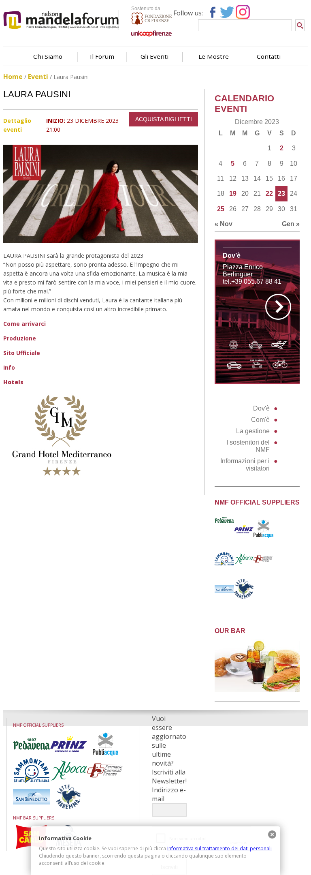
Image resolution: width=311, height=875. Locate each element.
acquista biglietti (163, 119)
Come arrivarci (24, 323)
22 (269, 193)
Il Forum (102, 56)
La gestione (253, 431)
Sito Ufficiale (21, 353)
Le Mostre (213, 56)
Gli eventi (154, 56)
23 (281, 193)
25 (220, 208)
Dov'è (261, 408)
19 (232, 193)
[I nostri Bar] (257, 689)
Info (9, 367)
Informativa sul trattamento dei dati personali (219, 848)
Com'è (260, 419)
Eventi (38, 76)
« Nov (223, 223)
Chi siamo (47, 56)
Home (13, 76)
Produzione (19, 338)
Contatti (269, 56)
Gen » (291, 223)
